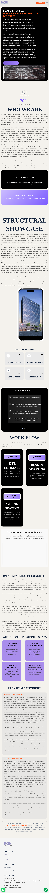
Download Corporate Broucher (11, 62)
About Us (6, 856)
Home (5, 854)
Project (6, 859)
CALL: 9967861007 (40, 2)
